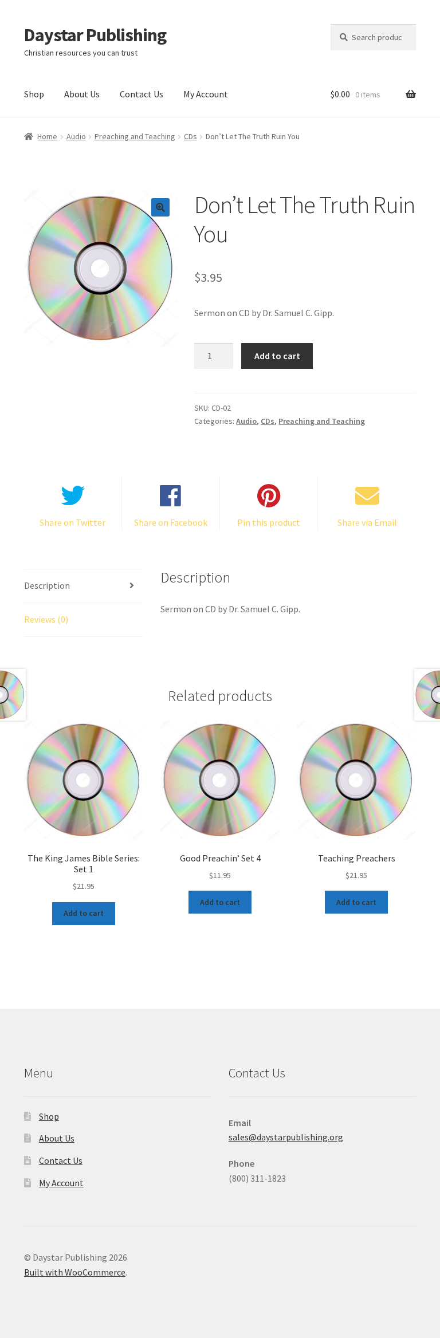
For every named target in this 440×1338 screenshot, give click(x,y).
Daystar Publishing (95, 34)
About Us (82, 94)
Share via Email (367, 522)
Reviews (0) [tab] (46, 619)
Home (47, 136)
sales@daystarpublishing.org (286, 1137)
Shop (34, 94)
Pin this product (268, 522)
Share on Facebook (170, 522)
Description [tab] (47, 585)
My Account (205, 94)
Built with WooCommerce (74, 1272)
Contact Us (141, 94)
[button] (160, 207)
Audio (76, 136)
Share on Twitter (72, 522)
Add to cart (277, 355)
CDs (190, 136)
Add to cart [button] (84, 913)
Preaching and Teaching (135, 136)
